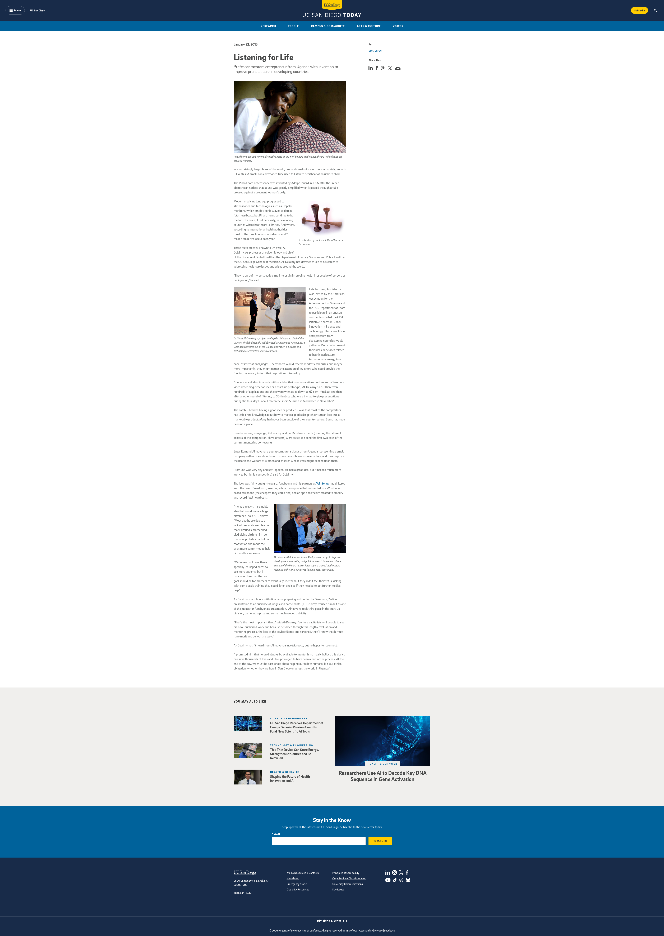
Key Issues (338, 889)
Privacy (378, 930)
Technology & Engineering (291, 745)
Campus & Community (328, 26)
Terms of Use (350, 930)
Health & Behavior (382, 763)
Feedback (389, 930)
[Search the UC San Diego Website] (655, 10)
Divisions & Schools (331, 920)
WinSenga (322, 483)
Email (276, 834)
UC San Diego (37, 10)
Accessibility (366, 930)
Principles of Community (345, 873)
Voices (398, 26)
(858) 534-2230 (243, 892)
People (293, 26)
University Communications (347, 884)
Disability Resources (298, 889)
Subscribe (639, 10)
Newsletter (293, 878)
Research (268, 26)
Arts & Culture (369, 26)
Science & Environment (289, 718)
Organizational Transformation (349, 878)
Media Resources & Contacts (303, 873)
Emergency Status (297, 884)
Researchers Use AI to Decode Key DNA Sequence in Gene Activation (383, 775)
